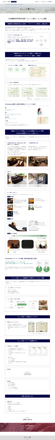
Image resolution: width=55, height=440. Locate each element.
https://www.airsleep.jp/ (33, 230)
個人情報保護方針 (49, 1)
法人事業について (37, 1)
